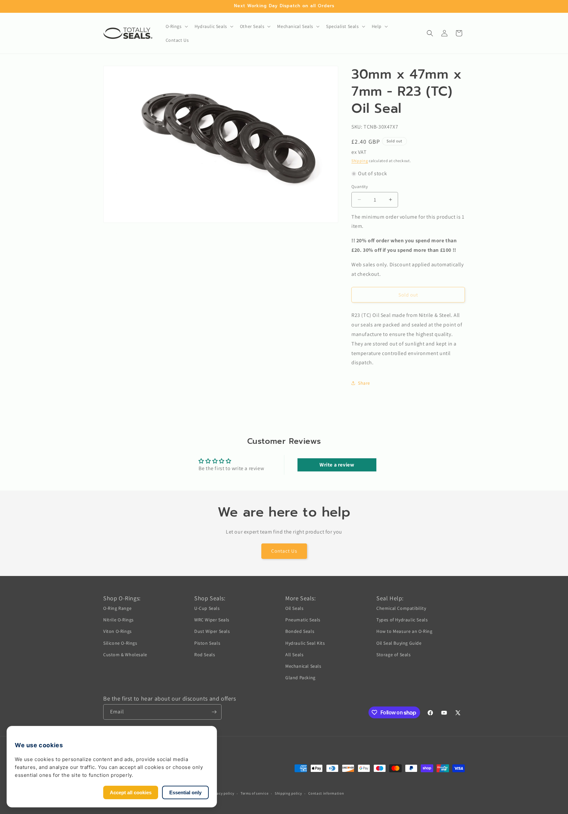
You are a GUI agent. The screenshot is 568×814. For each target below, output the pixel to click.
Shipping (359, 160)
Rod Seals (204, 655)
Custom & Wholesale (125, 655)
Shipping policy (288, 793)
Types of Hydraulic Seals (402, 620)
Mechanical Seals (303, 666)
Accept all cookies (131, 792)
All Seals (294, 655)
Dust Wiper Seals (212, 631)
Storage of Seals (393, 655)
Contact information (326, 793)
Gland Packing (300, 678)
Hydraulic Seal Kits (305, 643)
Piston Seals (207, 643)
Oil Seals (294, 608)
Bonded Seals (299, 631)
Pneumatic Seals (302, 620)
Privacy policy (222, 793)
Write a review (337, 464)
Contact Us (284, 551)
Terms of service (254, 793)
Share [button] (364, 383)
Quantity (359, 186)
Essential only (185, 792)
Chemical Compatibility (401, 608)
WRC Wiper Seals (211, 620)
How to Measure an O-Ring (404, 631)
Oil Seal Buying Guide (399, 643)
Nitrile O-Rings (118, 620)
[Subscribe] (214, 712)
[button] (176, 26)
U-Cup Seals (207, 608)
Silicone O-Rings (120, 643)
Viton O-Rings (117, 631)
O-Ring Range (117, 608)
